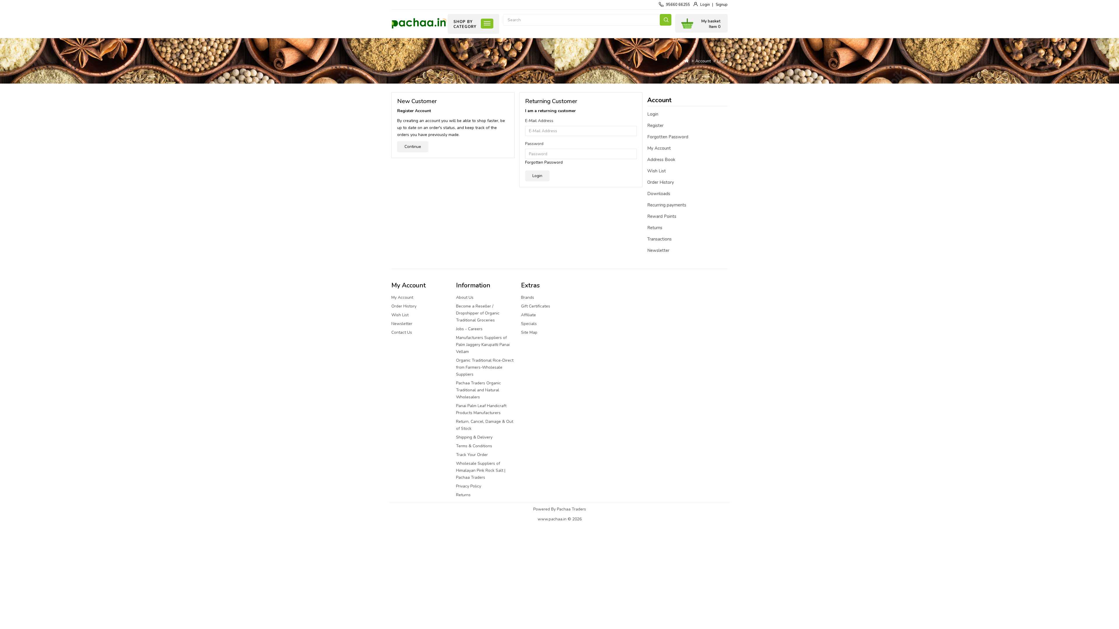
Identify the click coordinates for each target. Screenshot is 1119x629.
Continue (412, 146)
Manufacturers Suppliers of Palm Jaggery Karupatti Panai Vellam (483, 344)
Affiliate (528, 315)
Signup (722, 4)
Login (705, 4)
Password (534, 143)
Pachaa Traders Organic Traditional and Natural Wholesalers (478, 390)
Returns (654, 228)
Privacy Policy (468, 486)
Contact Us (401, 332)
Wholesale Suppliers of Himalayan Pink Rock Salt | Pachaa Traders (480, 470)
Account (703, 61)
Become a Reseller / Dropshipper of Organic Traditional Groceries (477, 313)
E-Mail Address (539, 120)
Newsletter (658, 250)
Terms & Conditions (474, 446)
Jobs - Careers (469, 329)
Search (665, 20)
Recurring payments (666, 205)
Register (655, 125)
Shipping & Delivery (474, 437)
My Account (659, 148)
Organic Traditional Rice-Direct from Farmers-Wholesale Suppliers (484, 367)
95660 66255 (678, 4)
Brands (527, 297)
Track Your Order (472, 454)
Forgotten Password (544, 162)
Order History (660, 182)
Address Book (661, 159)
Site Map (529, 332)
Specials (529, 323)
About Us (465, 297)
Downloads (658, 194)
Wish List (656, 171)
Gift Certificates (535, 306)
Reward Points (661, 216)
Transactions (659, 239)
